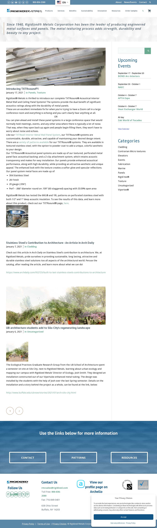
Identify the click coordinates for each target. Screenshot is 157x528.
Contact (143, 2)
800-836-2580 (39, 2)
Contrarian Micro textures (132, 151)
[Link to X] (23, 2)
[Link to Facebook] (8, 2)
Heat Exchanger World (130, 109)
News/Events (130, 2)
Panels (32, 92)
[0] (149, 11)
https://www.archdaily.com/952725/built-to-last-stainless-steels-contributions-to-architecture (56, 272)
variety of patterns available (34, 142)
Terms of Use (43, 523)
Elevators (123, 155)
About (119, 2)
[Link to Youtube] (16, 2)
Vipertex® (123, 189)
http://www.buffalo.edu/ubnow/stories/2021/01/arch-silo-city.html (41, 392)
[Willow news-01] (56, 305)
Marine (121, 168)
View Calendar (123, 129)
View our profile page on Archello (96, 487)
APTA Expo (124, 98)
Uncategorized (35, 331)
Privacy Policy (130, 523)
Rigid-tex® (123, 176)
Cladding (32, 246)
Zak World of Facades (130, 120)
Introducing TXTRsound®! (22, 89)
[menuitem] (118, 2)
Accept (123, 517)
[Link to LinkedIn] (12, 2)
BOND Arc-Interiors (129, 76)
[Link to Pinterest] (27, 2)
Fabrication (124, 164)
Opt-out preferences (118, 523)
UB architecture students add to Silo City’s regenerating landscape (48, 328)
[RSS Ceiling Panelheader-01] (56, 67)
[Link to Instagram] (19, 2)
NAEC (121, 87)
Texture (41, 92)
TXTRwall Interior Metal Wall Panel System (37, 134)
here (66, 203)
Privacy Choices (59, 523)
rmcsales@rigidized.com (54, 487)
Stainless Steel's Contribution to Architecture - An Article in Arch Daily (50, 243)
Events (121, 159)
